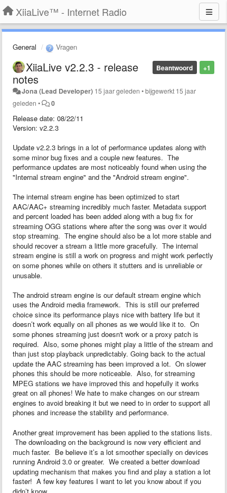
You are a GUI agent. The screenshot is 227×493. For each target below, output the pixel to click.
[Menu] (209, 12)
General (24, 47)
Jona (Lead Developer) (57, 91)
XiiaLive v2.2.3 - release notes (75, 73)
